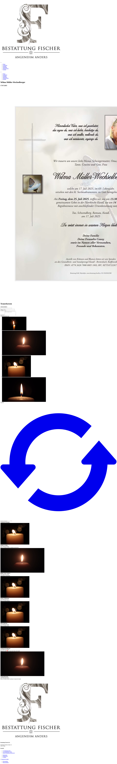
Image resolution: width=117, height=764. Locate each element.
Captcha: (2, 402)
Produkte (4, 66)
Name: (1, 309)
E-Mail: (1, 310)
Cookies (4, 757)
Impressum (5, 755)
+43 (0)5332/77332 (6, 750)
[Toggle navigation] (0, 62)
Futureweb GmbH (5, 759)
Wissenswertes (6, 68)
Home (4, 64)
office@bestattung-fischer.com (9, 752)
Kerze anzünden (4, 306)
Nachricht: (2, 315)
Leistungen (5, 65)
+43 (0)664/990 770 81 (7, 751)
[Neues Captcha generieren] (58, 519)
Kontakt (4, 69)
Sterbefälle (5, 67)
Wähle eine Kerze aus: (4, 316)
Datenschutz (5, 756)
